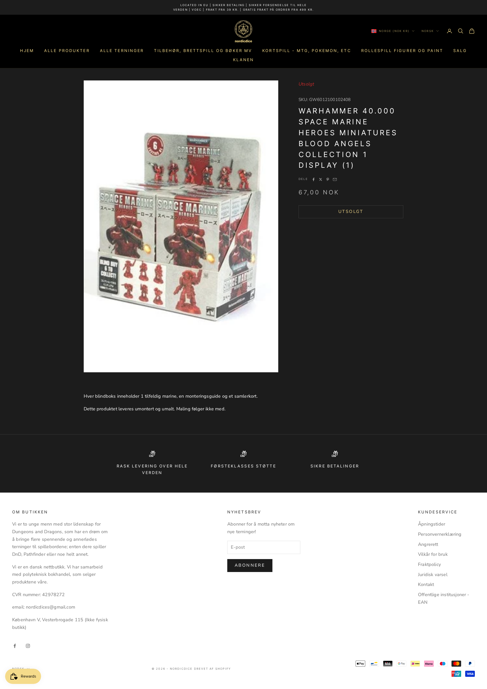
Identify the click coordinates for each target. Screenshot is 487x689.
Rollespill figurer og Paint (402, 50)
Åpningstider (431, 524)
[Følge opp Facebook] (14, 645)
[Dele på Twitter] (321, 179)
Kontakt (426, 584)
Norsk (428, 31)
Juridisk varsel (432, 575)
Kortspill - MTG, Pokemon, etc (306, 50)
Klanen (243, 59)
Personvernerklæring (439, 534)
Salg (460, 50)
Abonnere (250, 565)
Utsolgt (350, 212)
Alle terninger (122, 50)
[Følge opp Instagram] (27, 645)
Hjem (27, 50)
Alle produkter (67, 50)
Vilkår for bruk (433, 554)
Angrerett (428, 544)
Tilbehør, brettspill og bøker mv (203, 50)
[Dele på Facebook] (313, 179)
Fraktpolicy (429, 564)
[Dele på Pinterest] (328, 179)
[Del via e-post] (335, 179)
